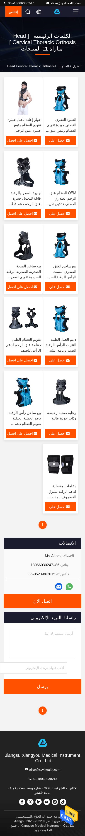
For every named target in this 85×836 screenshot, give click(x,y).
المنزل (77, 66)
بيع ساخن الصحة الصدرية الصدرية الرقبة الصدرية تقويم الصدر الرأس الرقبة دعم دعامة (23, 277)
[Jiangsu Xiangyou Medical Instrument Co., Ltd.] (62, 11)
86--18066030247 (20, 3)
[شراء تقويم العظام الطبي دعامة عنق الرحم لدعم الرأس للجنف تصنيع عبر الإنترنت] (23, 317)
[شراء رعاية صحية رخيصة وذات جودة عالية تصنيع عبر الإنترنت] (60, 390)
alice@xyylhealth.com (66, 3)
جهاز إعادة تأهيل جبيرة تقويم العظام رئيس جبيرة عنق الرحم (24, 125)
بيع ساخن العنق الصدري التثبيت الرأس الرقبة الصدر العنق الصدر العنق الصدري (61, 277)
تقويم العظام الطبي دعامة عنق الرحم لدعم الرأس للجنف (23, 345)
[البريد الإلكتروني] (59, 587)
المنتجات (63, 66)
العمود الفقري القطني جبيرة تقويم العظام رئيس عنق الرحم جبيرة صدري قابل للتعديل (61, 130)
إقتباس (13, 12)
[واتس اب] (69, 586)
